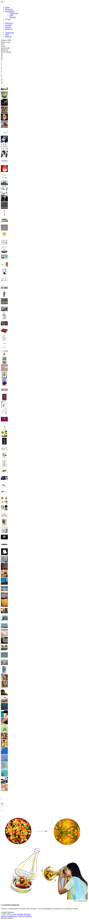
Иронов (8, 27)
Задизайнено (10, 11)
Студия (8, 19)
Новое (7, 7)
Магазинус (9, 23)
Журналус (9, 29)
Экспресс (8, 25)
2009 (11, 15)
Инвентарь (9, 9)
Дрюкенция (14, 13)
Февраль (13, 17)
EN (2, 2)
